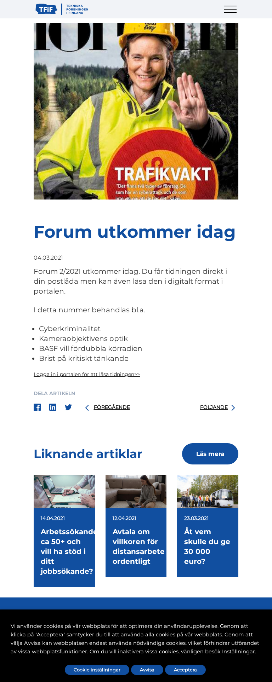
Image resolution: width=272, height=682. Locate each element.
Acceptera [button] (185, 669)
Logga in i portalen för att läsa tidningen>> (87, 374)
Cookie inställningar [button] (97, 669)
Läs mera (210, 453)
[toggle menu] (231, 13)
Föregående (112, 407)
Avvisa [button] (147, 669)
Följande (214, 407)
